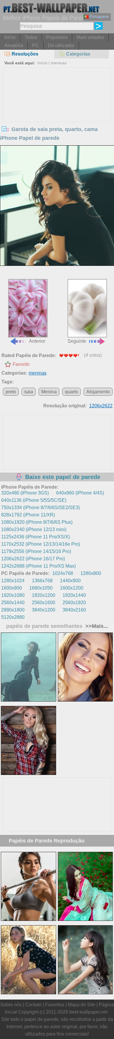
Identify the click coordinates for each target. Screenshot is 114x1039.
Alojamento (98, 391)
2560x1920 (74, 602)
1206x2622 (101, 405)
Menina (49, 391)
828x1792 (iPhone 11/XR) (28, 514)
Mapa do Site (81, 1004)
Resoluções (25, 53)
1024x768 (62, 573)
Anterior (37, 341)
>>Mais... (96, 626)
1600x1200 (71, 587)
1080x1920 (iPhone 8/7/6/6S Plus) (36, 522)
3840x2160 (74, 609)
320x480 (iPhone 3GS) (25, 492)
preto (11, 391)
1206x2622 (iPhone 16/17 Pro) (33, 558)
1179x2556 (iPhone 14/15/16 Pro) (36, 551)
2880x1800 (13, 609)
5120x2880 (13, 617)
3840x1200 (43, 609)
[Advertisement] (57, 111)
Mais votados (90, 37)
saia (28, 391)
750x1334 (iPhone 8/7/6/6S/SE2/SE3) (40, 507)
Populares (57, 37)
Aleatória (13, 45)
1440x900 (70, 580)
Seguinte (77, 341)
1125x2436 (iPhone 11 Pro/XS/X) (35, 536)
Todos (31, 37)
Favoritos (54, 1004)
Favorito (21, 364)
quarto (71, 391)
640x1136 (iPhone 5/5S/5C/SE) (33, 500)
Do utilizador (61, 45)
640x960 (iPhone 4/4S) (80, 492)
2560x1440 (13, 602)
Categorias (78, 53)
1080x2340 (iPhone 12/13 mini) (33, 529)
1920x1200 (43, 595)
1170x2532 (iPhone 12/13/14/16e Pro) (40, 544)
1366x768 (42, 580)
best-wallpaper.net (88, 1011)
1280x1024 (13, 580)
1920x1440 (74, 595)
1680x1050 (41, 587)
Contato (33, 1004)
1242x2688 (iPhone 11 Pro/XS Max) (38, 566)
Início (9, 37)
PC (35, 45)
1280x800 (90, 573)
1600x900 (11, 587)
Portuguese (99, 16)
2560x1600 (43, 602)
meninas (59, 63)
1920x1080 (13, 595)
